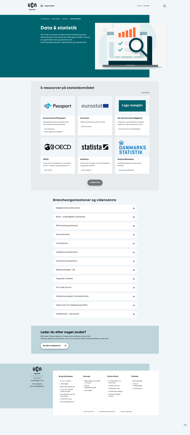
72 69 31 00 (37, 378)
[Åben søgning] (164, 6)
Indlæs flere (95, 182)
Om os (139, 6)
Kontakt (146, 6)
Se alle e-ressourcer (51, 346)
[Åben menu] (42, 6)
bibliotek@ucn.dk (37, 380)
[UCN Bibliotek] (32, 8)
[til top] (185, 425)
